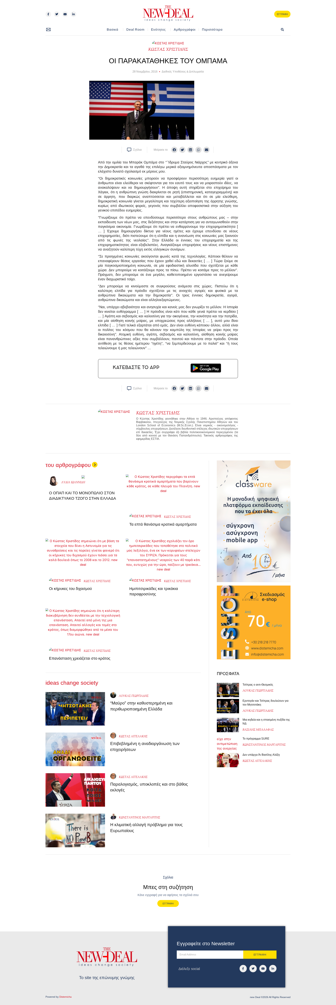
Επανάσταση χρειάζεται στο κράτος (79, 658)
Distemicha (65, 996)
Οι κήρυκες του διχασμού (70, 588)
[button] (282, 30)
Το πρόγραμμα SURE (256, 738)
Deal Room (135, 29)
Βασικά (112, 29)
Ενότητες (158, 29)
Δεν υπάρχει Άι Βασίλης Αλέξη (261, 754)
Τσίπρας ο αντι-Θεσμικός (258, 684)
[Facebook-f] (48, 14)
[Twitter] (56, 14)
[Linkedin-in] (73, 14)
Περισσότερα (212, 29)
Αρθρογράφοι (184, 29)
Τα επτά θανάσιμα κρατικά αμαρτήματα (163, 524)
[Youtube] (65, 14)
